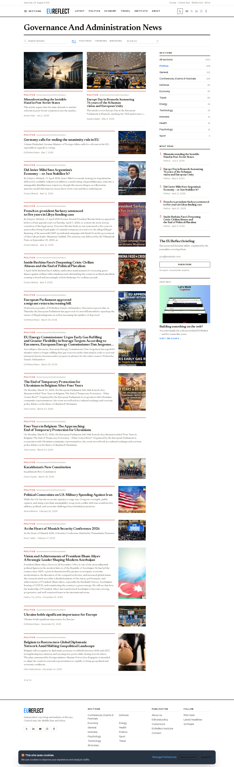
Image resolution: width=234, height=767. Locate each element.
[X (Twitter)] (191, 11)
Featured (85, 41)
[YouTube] (187, 11)
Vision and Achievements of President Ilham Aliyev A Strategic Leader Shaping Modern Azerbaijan (62, 558)
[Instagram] (201, 11)
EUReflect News (32, 152)
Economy (110, 11)
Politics (94, 11)
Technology (94, 741)
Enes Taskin (30, 538)
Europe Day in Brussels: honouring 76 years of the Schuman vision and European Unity (110, 103)
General (92, 727)
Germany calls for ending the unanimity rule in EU (61, 140)
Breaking (116, 41)
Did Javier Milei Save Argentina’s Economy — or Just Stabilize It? (48, 171)
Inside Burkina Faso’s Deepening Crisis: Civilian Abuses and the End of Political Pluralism (59, 264)
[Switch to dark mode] (180, 11)
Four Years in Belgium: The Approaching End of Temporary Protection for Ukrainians (57, 428)
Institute (141, 11)
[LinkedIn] (196, 11)
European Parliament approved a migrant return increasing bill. (47, 301)
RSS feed (189, 715)
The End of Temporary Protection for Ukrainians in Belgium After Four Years (53, 383)
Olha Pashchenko (32, 669)
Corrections (158, 724)
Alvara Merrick (31, 511)
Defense (124, 715)
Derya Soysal (30, 477)
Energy (123, 723)
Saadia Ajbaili (93, 119)
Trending (101, 41)
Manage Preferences (164, 757)
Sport (122, 736)
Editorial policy (160, 719)
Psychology (94, 736)
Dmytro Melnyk (31, 193)
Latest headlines (193, 719)
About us (157, 715)
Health (122, 727)
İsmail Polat (29, 115)
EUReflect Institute (162, 728)
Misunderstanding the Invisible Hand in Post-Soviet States (45, 101)
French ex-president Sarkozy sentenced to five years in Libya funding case (53, 212)
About (156, 11)
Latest (80, 11)
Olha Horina (29, 409)
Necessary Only (188, 757)
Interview (92, 732)
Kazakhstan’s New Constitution (47, 467)
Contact (156, 733)
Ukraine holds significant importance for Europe (60, 614)
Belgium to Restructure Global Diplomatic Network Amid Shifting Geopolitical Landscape (59, 644)
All (74, 41)
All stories (93, 745)
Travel (126, 11)
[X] (26, 729)
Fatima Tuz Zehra (32, 597)
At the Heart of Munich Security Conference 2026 (62, 528)
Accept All (206, 757)
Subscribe (185, 264)
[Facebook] (206, 11)
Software (189, 724)
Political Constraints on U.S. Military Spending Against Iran (68, 495)
